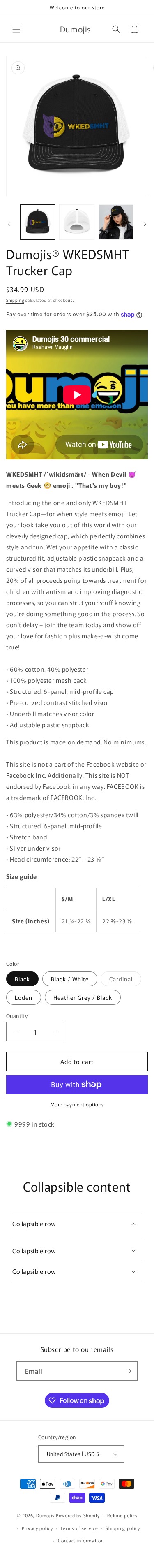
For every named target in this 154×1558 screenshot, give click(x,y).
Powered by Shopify (78, 1515)
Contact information (80, 1540)
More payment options (77, 1104)
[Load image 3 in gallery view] (116, 221)
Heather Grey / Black (82, 997)
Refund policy (122, 1515)
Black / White (70, 979)
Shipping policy (123, 1528)
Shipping (15, 300)
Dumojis (45, 1515)
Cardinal (125, 980)
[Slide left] (9, 224)
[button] (16, 29)
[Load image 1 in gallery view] (37, 221)
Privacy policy (37, 1528)
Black (22, 979)
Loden (23, 997)
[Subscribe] (128, 1371)
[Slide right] (145, 224)
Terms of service (79, 1528)
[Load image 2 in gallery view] (76, 221)
